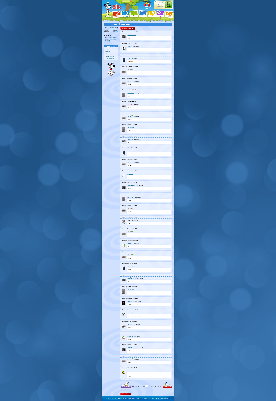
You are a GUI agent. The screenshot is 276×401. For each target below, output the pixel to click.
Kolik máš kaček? (127, 24)
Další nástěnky (111, 46)
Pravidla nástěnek (110, 58)
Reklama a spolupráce (161, 398)
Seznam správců (131, 398)
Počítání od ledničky (110, 41)
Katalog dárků (151, 398)
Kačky (107, 49)
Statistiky (108, 51)
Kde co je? (120, 398)
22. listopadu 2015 (111, 27)
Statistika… (125, 394)
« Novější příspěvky (127, 28)
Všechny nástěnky (110, 56)
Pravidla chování (139, 398)
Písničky (145, 398)
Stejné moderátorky (110, 53)
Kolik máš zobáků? (112, 37)
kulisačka (116, 33)
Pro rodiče (125, 398)
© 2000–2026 (112, 398)
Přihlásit (168, 6)
